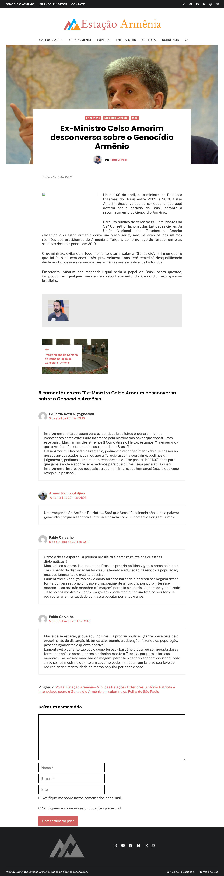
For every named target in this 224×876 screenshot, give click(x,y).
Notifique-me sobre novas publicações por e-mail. (82, 808)
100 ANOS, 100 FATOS (52, 4)
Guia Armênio (80, 40)
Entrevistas (126, 40)
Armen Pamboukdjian (67, 493)
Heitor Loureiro (119, 159)
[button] (185, 40)
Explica (103, 40)
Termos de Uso (209, 871)
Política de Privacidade (180, 871)
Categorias (48, 40)
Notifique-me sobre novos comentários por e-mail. (82, 798)
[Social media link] (183, 4)
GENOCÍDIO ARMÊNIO (20, 4)
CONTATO (78, 4)
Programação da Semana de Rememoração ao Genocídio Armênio (61, 358)
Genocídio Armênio (116, 118)
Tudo (135, 118)
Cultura (149, 40)
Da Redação (93, 118)
